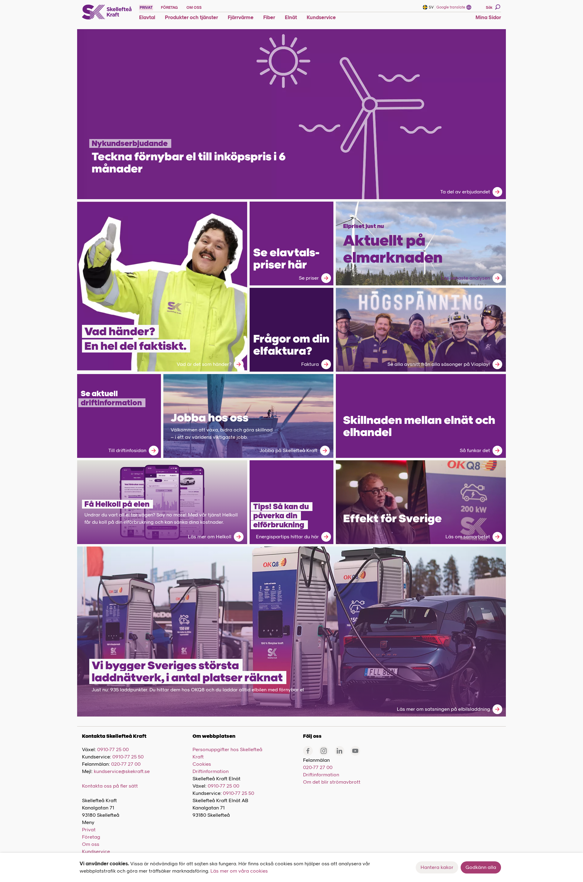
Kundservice (96, 851)
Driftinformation (211, 771)
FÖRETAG (169, 7)
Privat (89, 830)
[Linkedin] (339, 751)
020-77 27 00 (126, 764)
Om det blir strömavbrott (331, 782)
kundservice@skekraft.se (122, 771)
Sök (489, 7)
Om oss (90, 844)
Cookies (202, 764)
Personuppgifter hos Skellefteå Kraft (227, 753)
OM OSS (194, 7)
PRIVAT (146, 7)
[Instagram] (324, 751)
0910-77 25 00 (113, 749)
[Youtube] (355, 751)
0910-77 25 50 (128, 757)
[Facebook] (308, 751)
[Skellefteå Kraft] (107, 12)
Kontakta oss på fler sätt (110, 786)
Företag (91, 837)
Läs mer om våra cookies (239, 871)
